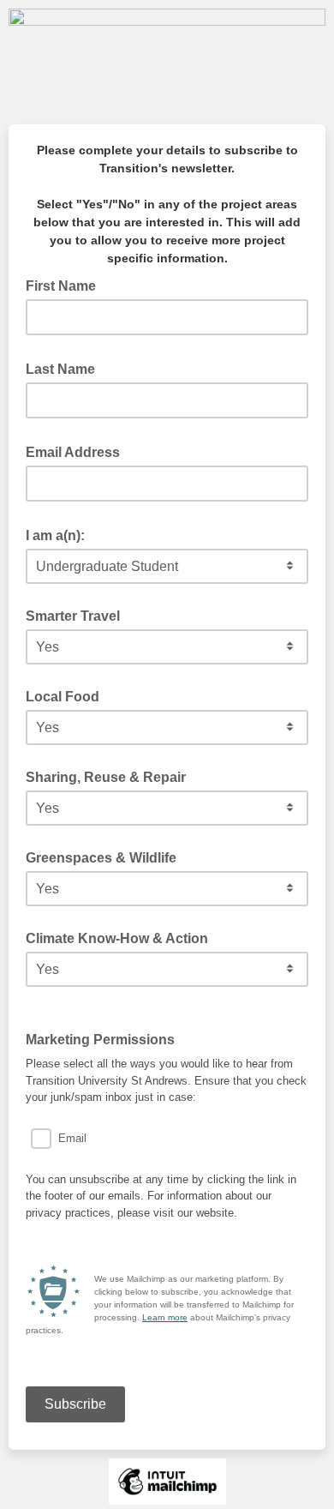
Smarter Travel (73, 616)
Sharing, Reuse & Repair (106, 777)
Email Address (78, 451)
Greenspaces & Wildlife (101, 858)
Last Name (65, 367)
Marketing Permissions (105, 1038)
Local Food (62, 696)
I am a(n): (60, 534)
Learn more (165, 1317)
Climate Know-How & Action (117, 938)
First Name (66, 284)
